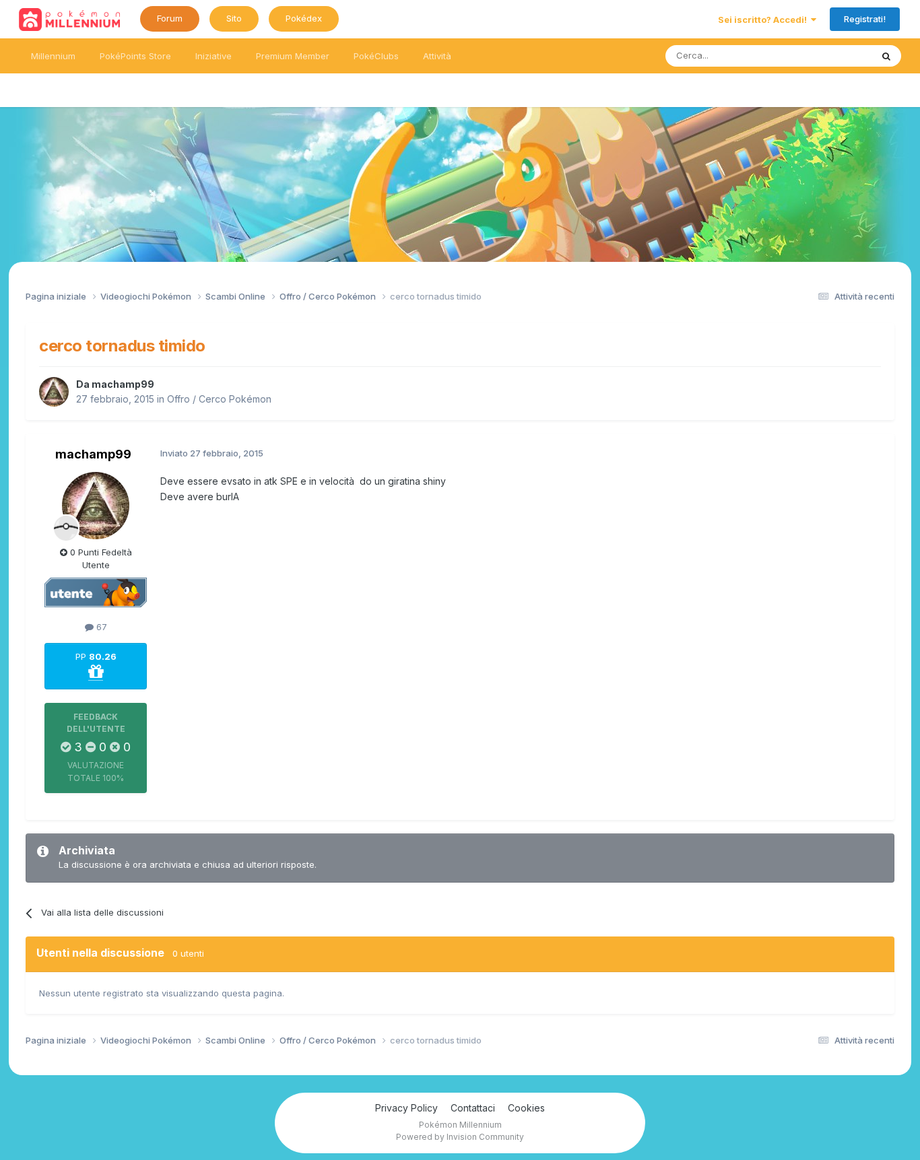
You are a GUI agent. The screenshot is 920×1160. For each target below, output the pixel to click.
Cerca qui (834, 55)
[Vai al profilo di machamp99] (54, 392)
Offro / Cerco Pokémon (219, 399)
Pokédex (304, 18)
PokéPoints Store (135, 55)
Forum (170, 18)
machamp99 (123, 384)
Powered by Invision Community (460, 1137)
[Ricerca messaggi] (886, 56)
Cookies (526, 1108)
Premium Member (292, 55)
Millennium (53, 55)
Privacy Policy (406, 1108)
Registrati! (865, 18)
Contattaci (473, 1108)
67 (100, 626)
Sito (234, 18)
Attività (437, 55)
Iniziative (213, 55)
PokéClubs (376, 55)
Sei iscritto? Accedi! (764, 19)
